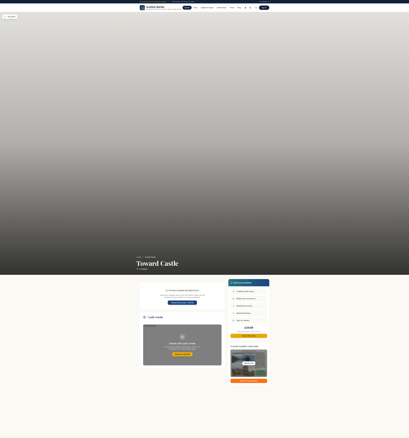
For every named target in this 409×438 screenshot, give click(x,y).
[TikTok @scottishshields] (245, 8)
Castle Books (222, 8)
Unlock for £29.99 (182, 354)
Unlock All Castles (249, 336)
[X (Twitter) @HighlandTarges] (250, 8)
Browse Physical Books (248, 381)
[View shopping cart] (256, 8)
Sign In (264, 8)
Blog (239, 8)
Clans (195, 8)
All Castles (12, 17)
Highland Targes (207, 8)
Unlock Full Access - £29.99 (182, 303)
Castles (187, 8)
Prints (232, 8)
